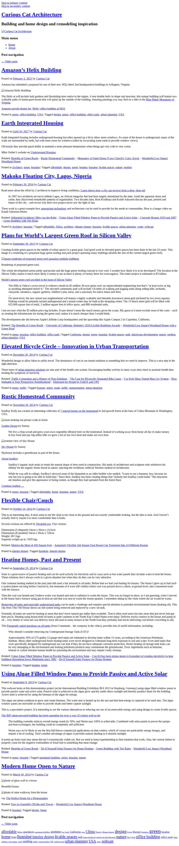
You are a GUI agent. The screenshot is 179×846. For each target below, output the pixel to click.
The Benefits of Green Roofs (27, 325)
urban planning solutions (31, 369)
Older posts (9, 61)
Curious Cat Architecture (31, 14)
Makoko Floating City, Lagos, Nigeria (46, 176)
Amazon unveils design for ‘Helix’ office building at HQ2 (33, 108)
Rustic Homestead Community (58, 158)
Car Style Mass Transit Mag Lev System (146, 378)
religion (4, 842)
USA (40, 114)
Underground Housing (43, 152)
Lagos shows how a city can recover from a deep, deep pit (113, 190)
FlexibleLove (43, 523)
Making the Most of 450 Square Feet (31, 545)
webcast (149, 226)
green (15, 114)
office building (28, 114)
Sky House (7, 446)
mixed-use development (144, 334)
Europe (41, 387)
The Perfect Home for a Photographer (27, 798)
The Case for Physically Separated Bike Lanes (95, 378)
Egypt (129, 832)
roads (57, 387)
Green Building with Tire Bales (20, 220)
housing (35, 167)
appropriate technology (53, 208)
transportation (76, 387)
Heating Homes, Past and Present (41, 559)
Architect (17, 167)
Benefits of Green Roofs (24, 158)
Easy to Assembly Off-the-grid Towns (32, 804)
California (75, 334)
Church (98, 832)
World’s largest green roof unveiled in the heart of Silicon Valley (36, 279)
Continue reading (12, 485)
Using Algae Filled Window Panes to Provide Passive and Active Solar (98, 217)
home (55, 491)
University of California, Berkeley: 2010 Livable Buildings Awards (83, 325)
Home (11, 44)
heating (83, 167)
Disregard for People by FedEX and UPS (76, 381)
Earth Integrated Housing (32, 123)
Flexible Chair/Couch (27, 500)
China (90, 831)
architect (68, 226)
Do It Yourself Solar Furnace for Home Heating (85, 659)
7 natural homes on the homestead (79, 410)
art (63, 832)
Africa (59, 226)
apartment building (49, 757)
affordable (56, 167)
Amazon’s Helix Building (31, 70)
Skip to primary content (14, 2)
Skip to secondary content (15, 6)
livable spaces (106, 167)
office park (93, 114)
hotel (14, 837)
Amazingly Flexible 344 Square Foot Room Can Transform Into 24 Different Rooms (101, 545)
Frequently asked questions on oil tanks (28, 625)
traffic (23, 387)
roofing (128, 167)
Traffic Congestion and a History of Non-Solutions (39, 378)
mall (127, 334)
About (11, 47)
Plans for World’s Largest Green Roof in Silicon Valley (66, 235)
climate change (83, 226)
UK (51, 842)
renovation (12, 842)
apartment (28, 831)
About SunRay (9, 458)
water (140, 226)
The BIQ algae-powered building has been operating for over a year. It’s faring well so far (50, 715)
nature (119, 167)
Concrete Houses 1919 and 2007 (158, 217)
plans (175, 837)
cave (83, 832)
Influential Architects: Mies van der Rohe (33, 217)
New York (131, 837)
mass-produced (89, 837)
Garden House (9, 425)
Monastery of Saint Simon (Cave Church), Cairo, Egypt (108, 158)
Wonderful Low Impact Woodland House (79, 804)
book (67, 832)
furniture (43, 551)
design (57, 114)
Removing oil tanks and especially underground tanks (30, 604)
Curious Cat (42, 78)
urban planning (109, 114)
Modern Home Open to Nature (38, 766)
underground (59, 842)
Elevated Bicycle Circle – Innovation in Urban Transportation (75, 346)
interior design (20, 551)
